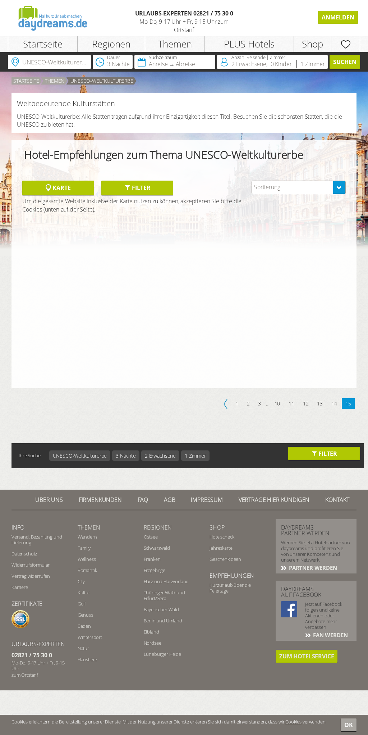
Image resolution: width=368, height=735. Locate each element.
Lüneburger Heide (162, 654)
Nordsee (152, 643)
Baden (84, 626)
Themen (175, 43)
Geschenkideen (225, 559)
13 (320, 403)
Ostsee (151, 537)
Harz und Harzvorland (166, 581)
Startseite (42, 43)
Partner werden (312, 567)
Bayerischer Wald (161, 609)
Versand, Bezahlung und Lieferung (37, 540)
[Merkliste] (345, 44)
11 (291, 403)
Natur (83, 648)
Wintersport (90, 637)
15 (348, 403)
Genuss (85, 615)
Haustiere (87, 659)
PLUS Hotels (249, 43)
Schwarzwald (157, 548)
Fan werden (330, 635)
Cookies (293, 721)
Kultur (84, 592)
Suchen (344, 62)
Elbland (151, 632)
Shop (312, 43)
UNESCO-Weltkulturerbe (101, 80)
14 (334, 403)
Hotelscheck (222, 537)
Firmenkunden (100, 500)
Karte (60, 188)
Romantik (87, 570)
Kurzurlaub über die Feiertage (230, 588)
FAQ (143, 500)
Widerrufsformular (31, 565)
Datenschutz (24, 553)
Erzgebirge (154, 570)
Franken (152, 559)
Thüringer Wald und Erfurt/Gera (164, 595)
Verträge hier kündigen (274, 500)
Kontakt (337, 500)
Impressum (207, 500)
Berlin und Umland (163, 620)
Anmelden (338, 17)
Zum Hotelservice (306, 656)
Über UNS (49, 500)
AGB (169, 500)
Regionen (111, 43)
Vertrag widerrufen (31, 576)
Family (84, 548)
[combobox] (299, 187)
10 (277, 403)
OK (348, 725)
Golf (82, 603)
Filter (140, 188)
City (81, 581)
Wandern (87, 537)
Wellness (87, 559)
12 (306, 403)
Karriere (20, 587)
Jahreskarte (221, 548)
